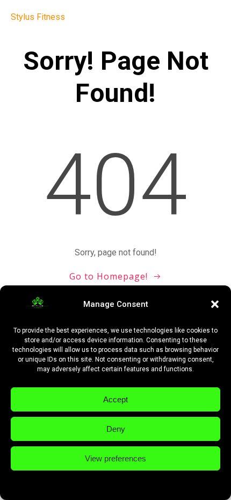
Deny (115, 428)
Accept (115, 399)
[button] (215, 304)
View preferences (115, 458)
